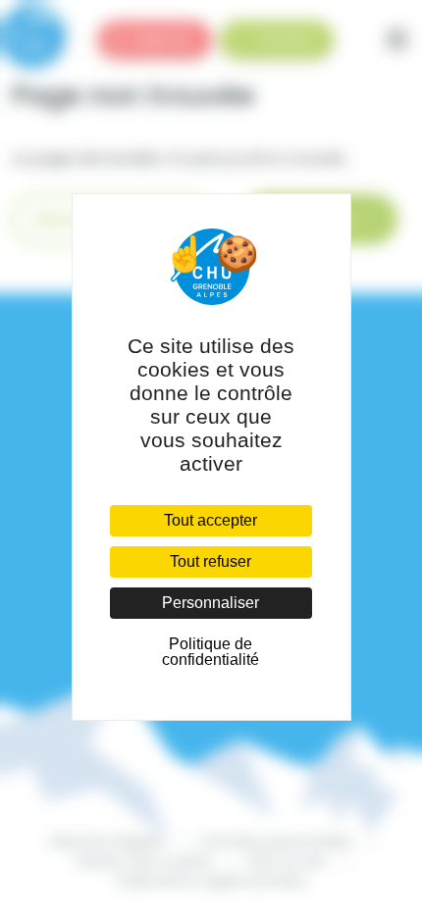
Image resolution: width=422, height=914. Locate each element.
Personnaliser (210, 602)
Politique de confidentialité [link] (210, 651)
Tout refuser (210, 561)
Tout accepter (210, 520)
